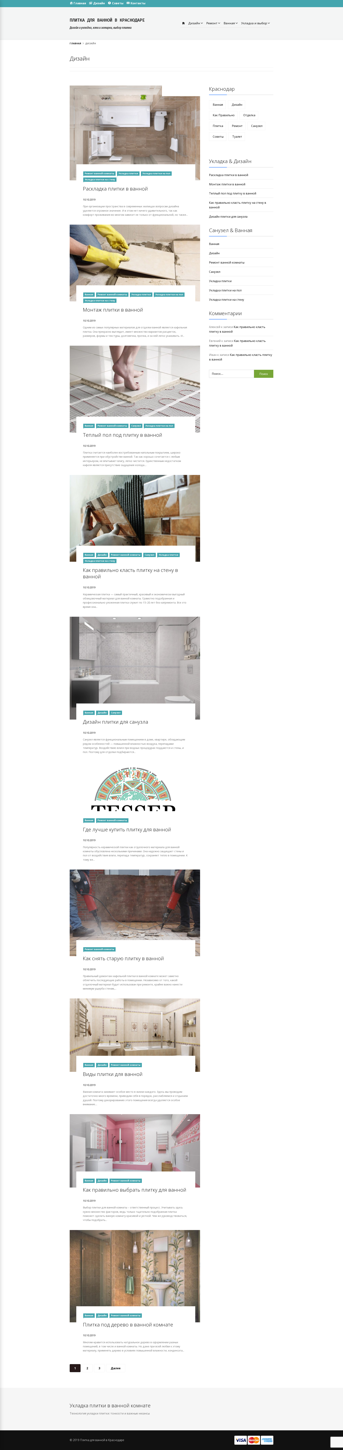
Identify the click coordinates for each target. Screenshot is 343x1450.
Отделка (249, 115)
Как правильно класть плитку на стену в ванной (130, 573)
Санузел (136, 425)
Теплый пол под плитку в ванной (122, 434)
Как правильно (224, 115)
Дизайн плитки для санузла (115, 721)
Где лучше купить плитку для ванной (127, 829)
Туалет (237, 137)
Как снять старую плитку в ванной (123, 958)
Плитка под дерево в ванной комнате (128, 1324)
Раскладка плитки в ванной (115, 188)
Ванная (230, 23)
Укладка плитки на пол (156, 173)
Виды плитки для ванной (113, 1074)
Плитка (218, 126)
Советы (218, 137)
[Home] (183, 23)
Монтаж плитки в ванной (113, 309)
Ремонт (212, 23)
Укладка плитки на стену (100, 179)
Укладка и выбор (254, 23)
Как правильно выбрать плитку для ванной (134, 1189)
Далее (116, 1368)
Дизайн (194, 23)
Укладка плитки (128, 173)
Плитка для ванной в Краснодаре (107, 20)
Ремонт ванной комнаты (99, 173)
